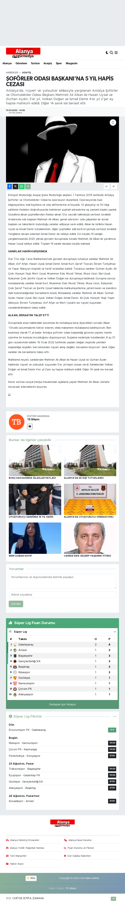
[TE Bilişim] (16, 421)
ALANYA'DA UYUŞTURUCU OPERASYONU (88, 517)
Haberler (12, 73)
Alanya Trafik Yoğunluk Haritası (27, 848)
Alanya (7, 63)
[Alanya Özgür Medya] (23, 53)
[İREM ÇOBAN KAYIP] (35, 538)
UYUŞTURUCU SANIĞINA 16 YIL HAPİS (31, 517)
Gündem (21, 63)
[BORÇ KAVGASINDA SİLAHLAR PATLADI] (35, 460)
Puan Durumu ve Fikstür (81, 848)
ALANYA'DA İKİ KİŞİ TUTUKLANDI (84, 478)
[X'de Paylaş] (15, 186)
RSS (32, 878)
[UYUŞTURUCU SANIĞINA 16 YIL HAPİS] (35, 499)
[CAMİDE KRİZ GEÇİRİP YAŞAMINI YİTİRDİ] (90, 538)
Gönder (16, 603)
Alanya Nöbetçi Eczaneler (24, 840)
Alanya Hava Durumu (79, 840)
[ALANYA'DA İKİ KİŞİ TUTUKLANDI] (90, 460)
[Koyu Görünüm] (107, 52)
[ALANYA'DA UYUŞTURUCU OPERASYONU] (90, 499)
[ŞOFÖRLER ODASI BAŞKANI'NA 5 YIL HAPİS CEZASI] (62, 149)
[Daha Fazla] (28, 186)
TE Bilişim (33, 419)
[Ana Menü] (116, 52)
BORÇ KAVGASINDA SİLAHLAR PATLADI (32, 478)
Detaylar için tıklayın (62, 704)
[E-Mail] (30, 426)
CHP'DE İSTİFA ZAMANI (28, 898)
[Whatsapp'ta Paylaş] (22, 186)
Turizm (35, 63)
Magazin (71, 63)
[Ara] (111, 52)
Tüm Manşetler (18, 856)
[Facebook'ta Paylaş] (9, 186)
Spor (59, 63)
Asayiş (47, 63)
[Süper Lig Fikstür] (114, 716)
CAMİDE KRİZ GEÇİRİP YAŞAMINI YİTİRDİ (87, 556)
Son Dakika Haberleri (79, 856)
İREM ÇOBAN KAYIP (20, 556)
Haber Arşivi (16, 864)
